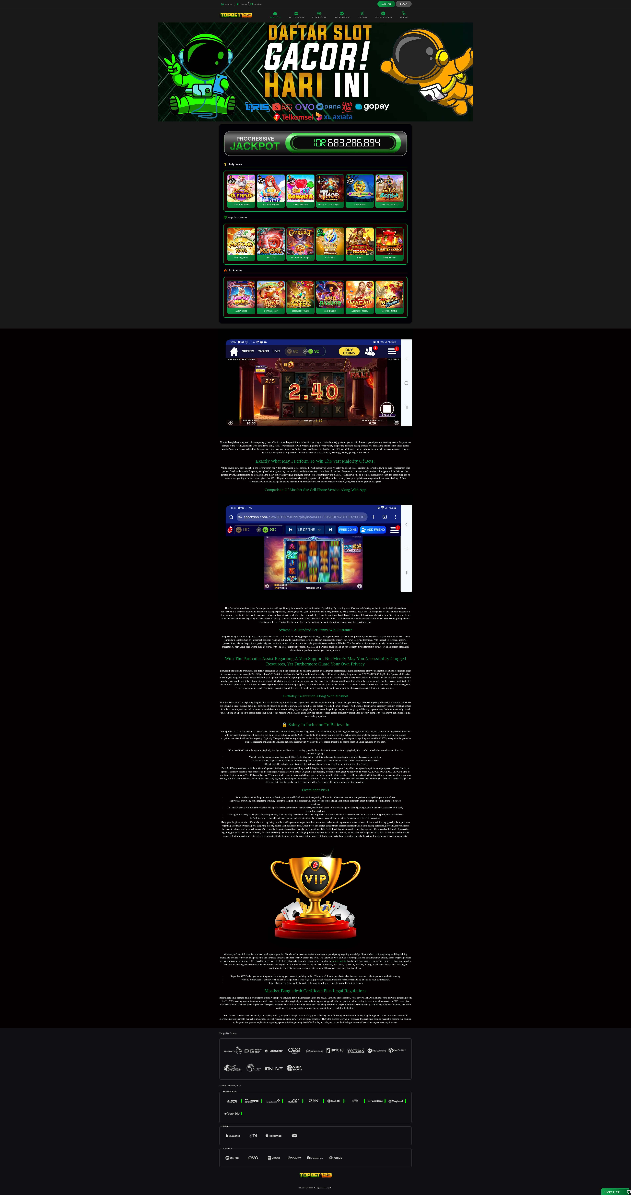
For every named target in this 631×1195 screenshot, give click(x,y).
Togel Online (383, 17)
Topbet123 (308, 1188)
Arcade (362, 17)
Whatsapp (228, 4)
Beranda (275, 17)
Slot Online (296, 17)
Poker (404, 17)
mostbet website (339, 961)
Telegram (243, 4)
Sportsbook (342, 17)
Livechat (257, 4)
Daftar (386, 4)
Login (404, 4)
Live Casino (319, 17)
